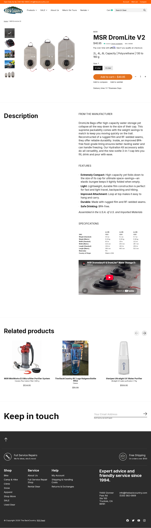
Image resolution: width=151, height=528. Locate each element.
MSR (95, 32)
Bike (6, 475)
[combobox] (130, 10)
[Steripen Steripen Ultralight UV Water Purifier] (124, 358)
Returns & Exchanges (63, 486)
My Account (58, 475)
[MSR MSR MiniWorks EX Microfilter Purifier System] (27, 358)
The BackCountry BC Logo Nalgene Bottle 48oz (75, 379)
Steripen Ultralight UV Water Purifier (124, 378)
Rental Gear (34, 486)
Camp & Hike (11, 479)
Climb (7, 483)
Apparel (8, 492)
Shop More (10, 496)
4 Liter (98, 68)
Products (31, 10)
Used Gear (9, 504)
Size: (96, 63)
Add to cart (112, 76)
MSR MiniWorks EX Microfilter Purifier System (27, 378)
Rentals (83, 10)
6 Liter (108, 68)
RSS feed (41, 520)
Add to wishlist (116, 82)
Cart (110, 10)
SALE (42, 10)
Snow (7, 488)
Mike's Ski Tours (69, 10)
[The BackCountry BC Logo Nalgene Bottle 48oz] (75, 358)
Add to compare (100, 82)
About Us (55, 10)
